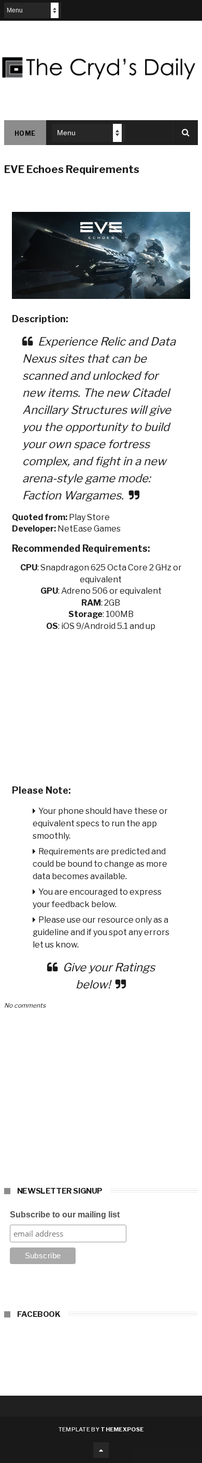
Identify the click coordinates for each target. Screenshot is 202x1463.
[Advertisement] (101, 704)
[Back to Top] (101, 1450)
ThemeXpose (121, 1429)
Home (25, 133)
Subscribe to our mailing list (65, 1214)
